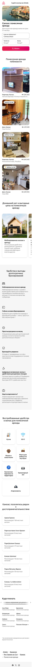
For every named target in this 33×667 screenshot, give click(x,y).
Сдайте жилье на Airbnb (19, 3)
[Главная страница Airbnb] (3, 3)
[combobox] (16, 36)
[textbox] (9, 43)
